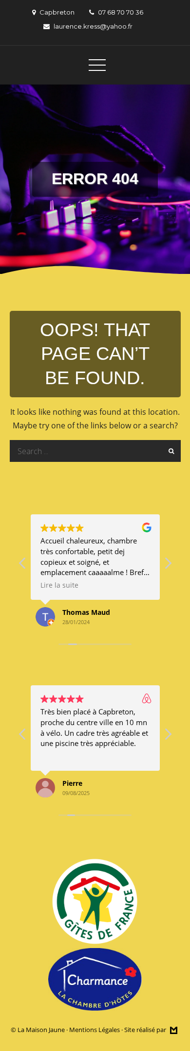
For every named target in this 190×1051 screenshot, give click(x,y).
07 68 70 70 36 (120, 12)
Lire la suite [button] (59, 585)
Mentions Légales (94, 1029)
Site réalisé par (146, 1029)
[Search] (170, 451)
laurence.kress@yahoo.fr (93, 26)
